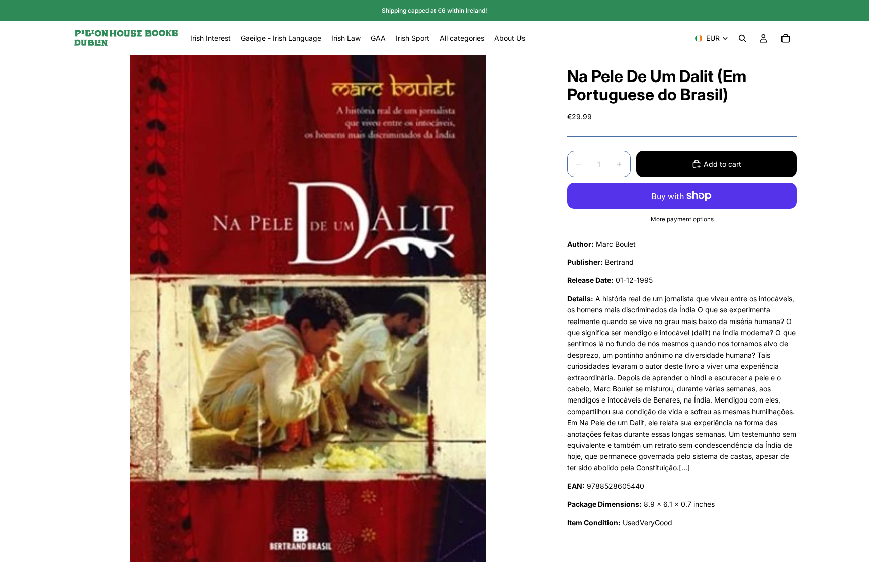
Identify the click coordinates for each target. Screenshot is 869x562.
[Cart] (785, 38)
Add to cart (722, 163)
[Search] (742, 38)
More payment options (682, 219)
